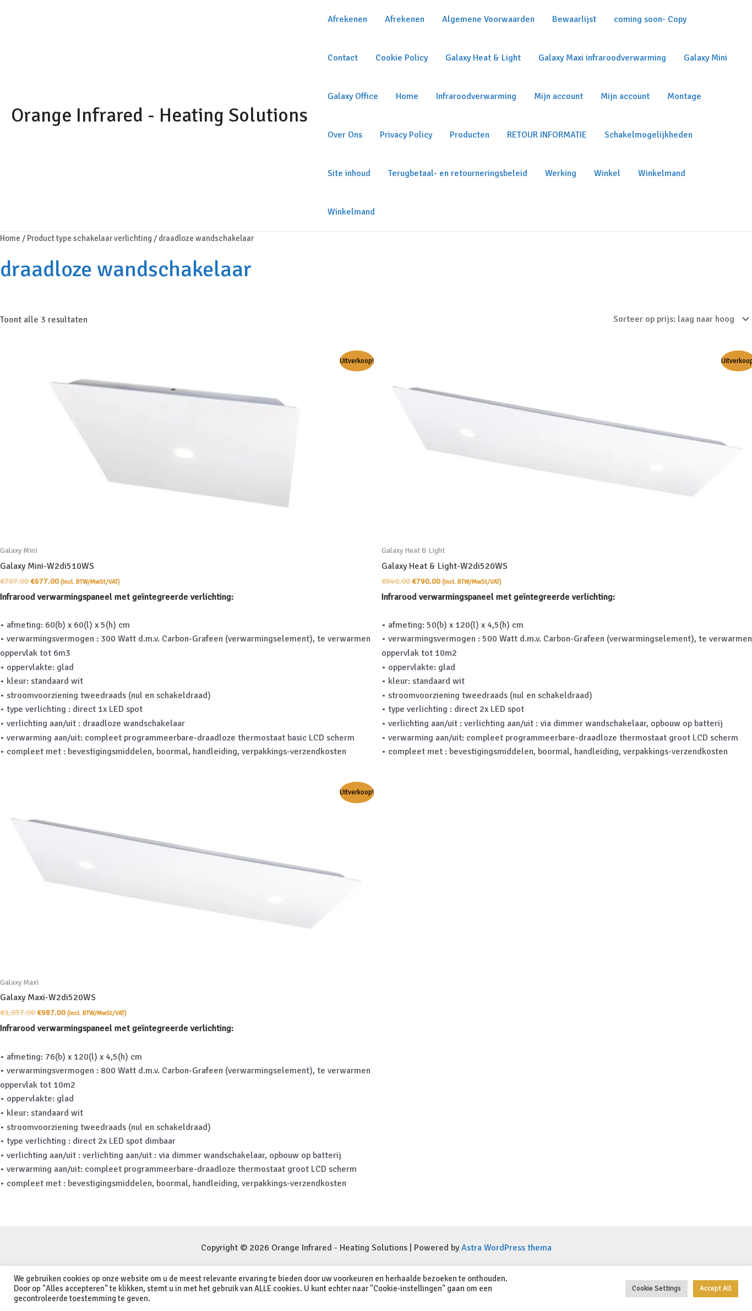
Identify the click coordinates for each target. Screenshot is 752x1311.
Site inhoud (349, 173)
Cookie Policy (401, 57)
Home (407, 96)
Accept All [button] (716, 1288)
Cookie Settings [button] (656, 1288)
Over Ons (345, 134)
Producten (469, 134)
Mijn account (558, 96)
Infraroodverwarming (476, 96)
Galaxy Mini (705, 57)
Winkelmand (661, 173)
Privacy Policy (406, 134)
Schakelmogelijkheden (648, 134)
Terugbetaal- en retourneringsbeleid (457, 173)
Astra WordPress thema (506, 1247)
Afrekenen (347, 19)
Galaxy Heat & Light (483, 57)
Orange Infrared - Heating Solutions (159, 115)
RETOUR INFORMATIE (547, 134)
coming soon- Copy (650, 19)
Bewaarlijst (574, 19)
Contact (343, 57)
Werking (560, 173)
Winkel (607, 173)
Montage (684, 96)
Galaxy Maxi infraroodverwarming (602, 57)
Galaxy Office (353, 96)
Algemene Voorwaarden (488, 19)
